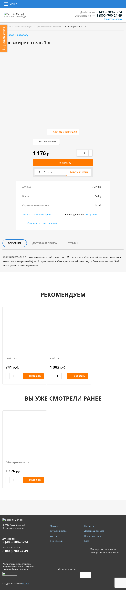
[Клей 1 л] (69, 330)
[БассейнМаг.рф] (24, 15)
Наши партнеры (92, 536)
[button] (3, 38)
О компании (74, 3)
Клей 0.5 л (11, 358)
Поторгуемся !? (93, 214)
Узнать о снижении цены (36, 214)
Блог (86, 541)
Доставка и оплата (44, 243)
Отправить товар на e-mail (42, 223)
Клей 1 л (54, 358)
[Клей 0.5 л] (25, 330)
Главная (6, 26)
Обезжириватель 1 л (17, 462)
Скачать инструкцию (65, 131)
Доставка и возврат (114, 4)
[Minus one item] (79, 153)
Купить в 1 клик (79, 172)
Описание (14, 243)
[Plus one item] (90, 153)
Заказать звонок (113, 19)
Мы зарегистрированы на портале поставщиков (104, 551)
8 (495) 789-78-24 (109, 12)
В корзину (65, 162)
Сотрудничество (32, 3)
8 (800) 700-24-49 (109, 15)
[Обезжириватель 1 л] (25, 434)
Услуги (55, 3)
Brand (25, 583)
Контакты (94, 3)
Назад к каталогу (17, 34)
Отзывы (73, 243)
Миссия (54, 526)
